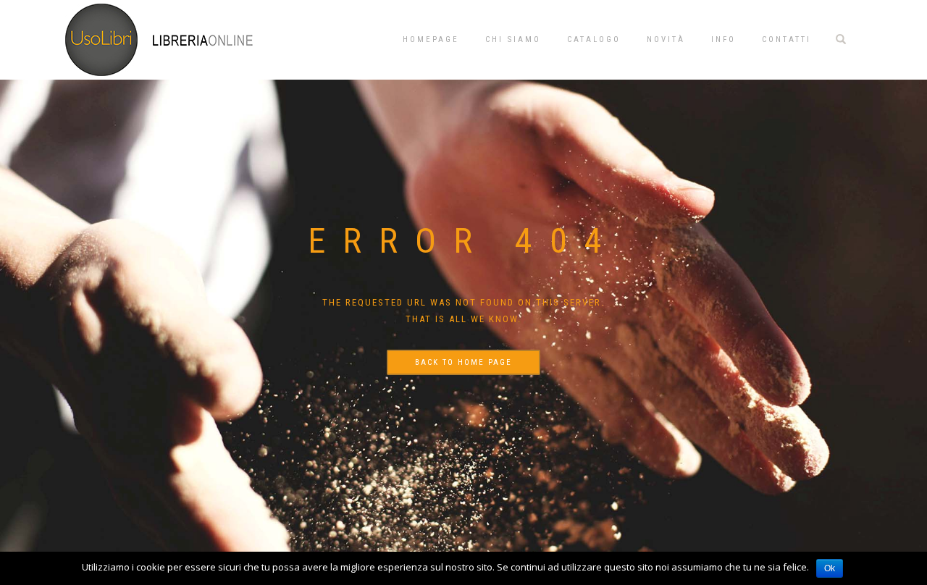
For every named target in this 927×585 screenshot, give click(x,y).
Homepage (431, 39)
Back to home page (463, 362)
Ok (829, 568)
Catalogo (594, 39)
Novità (666, 39)
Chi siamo (513, 39)
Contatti (786, 39)
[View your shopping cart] (865, 38)
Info (723, 39)
